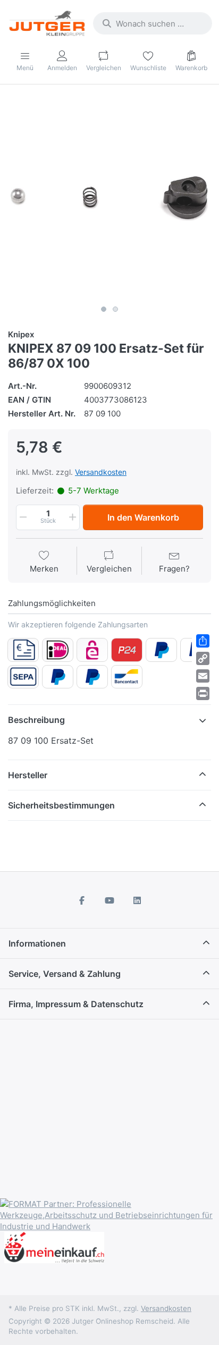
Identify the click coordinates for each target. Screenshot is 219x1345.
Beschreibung (36, 719)
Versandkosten (101, 471)
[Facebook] (82, 900)
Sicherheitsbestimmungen (61, 805)
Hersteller (27, 775)
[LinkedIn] (137, 900)
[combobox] (152, 23)
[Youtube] (109, 900)
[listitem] (109, 198)
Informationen (37, 943)
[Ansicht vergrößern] (109, 198)
